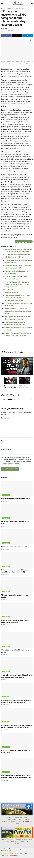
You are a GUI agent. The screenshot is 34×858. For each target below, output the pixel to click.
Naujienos (9, 817)
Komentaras (5, 418)
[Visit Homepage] (17, 3)
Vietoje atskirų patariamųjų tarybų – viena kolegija (15, 596)
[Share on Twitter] (17, 35)
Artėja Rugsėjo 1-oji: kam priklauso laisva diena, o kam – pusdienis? (15, 621)
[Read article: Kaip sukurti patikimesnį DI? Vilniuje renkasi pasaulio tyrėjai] (17, 741)
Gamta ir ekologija (20, 8)
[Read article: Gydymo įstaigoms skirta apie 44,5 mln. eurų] (17, 489)
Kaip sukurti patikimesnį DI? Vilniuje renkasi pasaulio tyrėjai (15, 751)
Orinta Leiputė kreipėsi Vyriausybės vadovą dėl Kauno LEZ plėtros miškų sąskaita (16, 676)
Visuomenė (8, 819)
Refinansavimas (20, 839)
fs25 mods (12, 839)
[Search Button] (32, 2)
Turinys (25, 853)
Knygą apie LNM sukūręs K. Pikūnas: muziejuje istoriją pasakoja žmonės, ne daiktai (17, 701)
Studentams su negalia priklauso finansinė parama (15, 651)
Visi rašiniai (19, 821)
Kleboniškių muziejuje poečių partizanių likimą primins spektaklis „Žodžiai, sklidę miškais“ (16, 726)
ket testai (5, 839)
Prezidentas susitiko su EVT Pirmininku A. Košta (15, 523)
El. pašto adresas (7, 449)
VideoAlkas (11, 821)
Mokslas (26, 819)
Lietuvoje (6, 495)
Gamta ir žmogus (11, 8)
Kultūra (25, 817)
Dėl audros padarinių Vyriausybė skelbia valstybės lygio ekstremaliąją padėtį (14, 571)
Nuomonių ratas (17, 817)
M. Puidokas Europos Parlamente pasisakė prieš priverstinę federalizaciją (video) (17, 311)
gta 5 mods (20, 841)
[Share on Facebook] (6, 35)
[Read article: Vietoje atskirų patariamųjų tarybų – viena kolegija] (17, 585)
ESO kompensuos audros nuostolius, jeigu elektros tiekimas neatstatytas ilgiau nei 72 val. (16, 776)
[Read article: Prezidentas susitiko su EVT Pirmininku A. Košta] (17, 512)
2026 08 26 (5, 501)
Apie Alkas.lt (4, 855)
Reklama (19, 853)
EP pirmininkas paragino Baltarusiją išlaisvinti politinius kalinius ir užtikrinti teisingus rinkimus (17, 284)
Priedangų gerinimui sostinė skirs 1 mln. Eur (15, 547)
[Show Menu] (2, 2)
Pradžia (3, 8)
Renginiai (13, 853)
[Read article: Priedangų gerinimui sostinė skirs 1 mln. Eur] (17, 537)
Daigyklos (13, 841)
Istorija (5, 696)
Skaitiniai (4, 821)
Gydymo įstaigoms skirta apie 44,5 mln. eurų (15, 498)
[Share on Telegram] (27, 35)
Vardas (4, 441)
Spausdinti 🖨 (23, 242)
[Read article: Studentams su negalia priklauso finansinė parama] (17, 640)
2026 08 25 (5, 780)
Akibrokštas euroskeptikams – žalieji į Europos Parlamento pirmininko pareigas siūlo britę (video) (17, 297)
